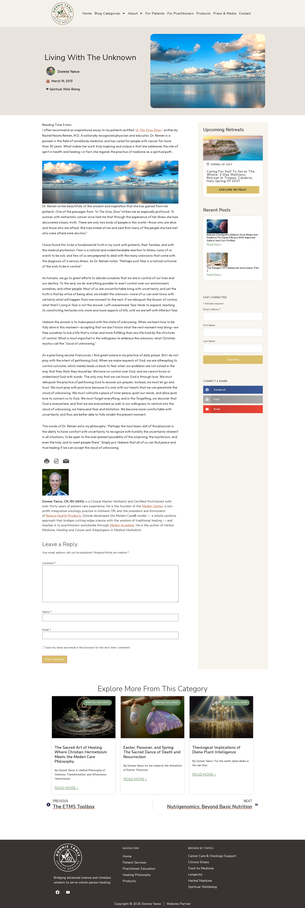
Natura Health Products (63, 516)
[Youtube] (68, 892)
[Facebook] (57, 892)
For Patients (155, 13)
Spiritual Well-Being (65, 89)
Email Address (212, 309)
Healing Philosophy (137, 875)
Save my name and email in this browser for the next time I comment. (88, 647)
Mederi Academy (122, 525)
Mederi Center (152, 506)
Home (87, 13)
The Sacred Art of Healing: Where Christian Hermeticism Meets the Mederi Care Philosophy (81, 754)
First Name (209, 325)
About (133, 13)
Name (47, 612)
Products (203, 13)
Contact (245, 13)
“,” (149, 130)
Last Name (209, 341)
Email (46, 629)
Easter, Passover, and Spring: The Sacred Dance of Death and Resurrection (151, 752)
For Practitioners (180, 13)
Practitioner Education (139, 869)
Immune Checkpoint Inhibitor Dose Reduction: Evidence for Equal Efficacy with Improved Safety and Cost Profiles (232, 237)
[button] (233, 390)
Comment (49, 563)
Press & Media (224, 13)
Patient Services (134, 862)
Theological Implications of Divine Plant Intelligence (216, 750)
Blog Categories (107, 13)
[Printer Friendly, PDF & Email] (59, 461)
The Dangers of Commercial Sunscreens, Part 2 (233, 269)
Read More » (214, 244)
